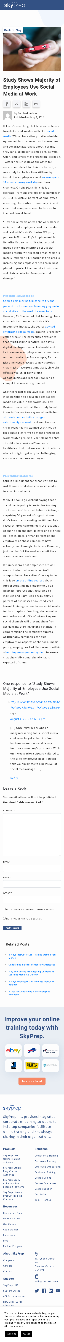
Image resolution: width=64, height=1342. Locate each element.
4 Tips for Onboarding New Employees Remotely (29, 993)
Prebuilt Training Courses (12, 1196)
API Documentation (14, 1296)
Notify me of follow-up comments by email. (30, 909)
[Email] (36, 103)
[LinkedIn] (26, 103)
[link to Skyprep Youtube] (58, 1291)
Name (6, 862)
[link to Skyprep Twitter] (37, 1291)
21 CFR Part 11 (43, 1199)
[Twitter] (16, 103)
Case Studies (11, 1229)
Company (8, 1260)
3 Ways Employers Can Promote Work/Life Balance (31, 983)
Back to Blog (13, 30)
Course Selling (43, 1177)
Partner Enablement (46, 1183)
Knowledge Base (13, 1213)
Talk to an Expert (32, 1081)
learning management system (25, 652)
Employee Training (45, 1161)
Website (7, 893)
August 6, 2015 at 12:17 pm (27, 719)
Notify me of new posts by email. (24, 918)
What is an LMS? (12, 1218)
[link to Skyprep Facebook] (44, 1291)
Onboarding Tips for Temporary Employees (32, 964)
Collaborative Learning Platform (13, 1183)
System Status (11, 1290)
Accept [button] (26, 1333)
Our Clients (9, 1224)
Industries (9, 1235)
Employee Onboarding (48, 1166)
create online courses (30, 580)
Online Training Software (11, 1159)
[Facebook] (6, 103)
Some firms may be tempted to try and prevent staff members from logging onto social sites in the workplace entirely (31, 306)
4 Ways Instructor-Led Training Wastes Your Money (32, 956)
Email (7, 877)
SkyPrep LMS (10, 1285)
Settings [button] (11, 1333)
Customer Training (45, 1172)
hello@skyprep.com (46, 1281)
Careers (7, 1265)
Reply (14, 778)
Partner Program (13, 1246)
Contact (7, 1271)
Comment (9, 810)
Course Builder (43, 1188)
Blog (6, 1240)
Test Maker (41, 1194)
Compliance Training (46, 1155)
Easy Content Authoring (12, 1171)
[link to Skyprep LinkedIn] (51, 1291)
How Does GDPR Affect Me (12, 1303)
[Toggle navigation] (57, 5)
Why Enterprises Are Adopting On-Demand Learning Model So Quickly (31, 973)
